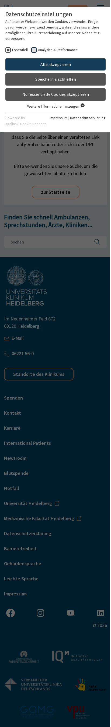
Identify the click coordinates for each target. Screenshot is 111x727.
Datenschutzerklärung (88, 117)
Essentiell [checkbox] (20, 49)
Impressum (59, 117)
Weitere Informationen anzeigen (53, 106)
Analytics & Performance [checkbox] (58, 49)
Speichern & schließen (55, 79)
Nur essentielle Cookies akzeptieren (55, 94)
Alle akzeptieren (55, 64)
